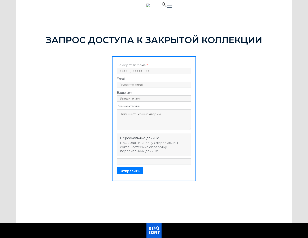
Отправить (130, 171)
